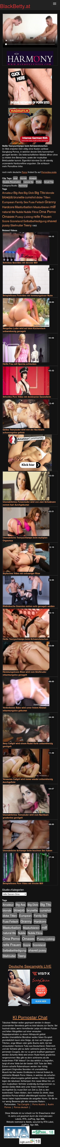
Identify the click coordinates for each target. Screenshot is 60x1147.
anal (15, 178)
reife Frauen (42, 216)
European (8, 202)
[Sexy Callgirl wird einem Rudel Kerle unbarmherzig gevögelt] (30, 727)
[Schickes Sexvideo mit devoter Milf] (30, 246)
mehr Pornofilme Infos (12, 166)
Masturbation (24, 207)
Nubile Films (31, 212)
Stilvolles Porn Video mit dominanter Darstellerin (27, 396)
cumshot (30, 197)
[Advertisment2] (30, 126)
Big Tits (40, 192)
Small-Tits (48, 181)
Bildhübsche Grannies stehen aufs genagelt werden (29, 606)
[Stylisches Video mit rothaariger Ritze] (30, 557)
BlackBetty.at (15, 5)
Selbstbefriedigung (35, 221)
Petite (38, 181)
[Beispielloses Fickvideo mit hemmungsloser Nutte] (30, 279)
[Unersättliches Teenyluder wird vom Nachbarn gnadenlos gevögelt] (30, 799)
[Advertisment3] (30, 452)
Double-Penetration (12, 181)
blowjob (32, 178)
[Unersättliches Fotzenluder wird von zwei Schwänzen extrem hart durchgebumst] (30, 486)
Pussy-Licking (24, 216)
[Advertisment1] (30, 86)
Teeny (28, 225)
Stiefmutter (16, 225)
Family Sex (21, 202)
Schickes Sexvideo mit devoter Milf (20, 262)
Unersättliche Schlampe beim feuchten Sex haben (27, 850)
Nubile (19, 212)
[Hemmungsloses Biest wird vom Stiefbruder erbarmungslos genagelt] (30, 656)
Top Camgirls (23, 1104)
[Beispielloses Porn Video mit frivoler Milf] (30, 867)
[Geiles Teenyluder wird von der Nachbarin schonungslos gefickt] (30, 413)
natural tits (28, 181)
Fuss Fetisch (36, 202)
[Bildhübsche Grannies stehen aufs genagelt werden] (30, 590)
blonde (23, 178)
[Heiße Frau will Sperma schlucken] (30, 348)
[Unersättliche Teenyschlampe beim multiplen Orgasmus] (30, 521)
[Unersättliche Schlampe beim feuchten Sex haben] (30, 834)
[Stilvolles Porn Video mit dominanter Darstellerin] (30, 380)
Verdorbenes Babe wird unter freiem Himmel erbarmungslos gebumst (24, 709)
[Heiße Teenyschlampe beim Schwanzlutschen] (30, 623)
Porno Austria (38, 1104)
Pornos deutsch (21, 1107)
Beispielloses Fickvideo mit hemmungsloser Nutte (28, 295)
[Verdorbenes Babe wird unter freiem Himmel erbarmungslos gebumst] (30, 691)
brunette (19, 197)
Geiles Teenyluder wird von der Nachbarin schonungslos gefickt (23, 431)
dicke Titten (43, 197)
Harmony (23, 185)
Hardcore (8, 207)
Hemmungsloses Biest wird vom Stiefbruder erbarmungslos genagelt (24, 673)
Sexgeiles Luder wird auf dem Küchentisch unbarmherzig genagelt (24, 330)
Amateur (7, 193)
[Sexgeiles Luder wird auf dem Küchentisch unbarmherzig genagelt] (30, 312)
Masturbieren (41, 207)
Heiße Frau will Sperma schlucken (19, 363)
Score (5, 221)
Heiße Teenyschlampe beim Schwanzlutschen (25, 638)
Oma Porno (47, 211)
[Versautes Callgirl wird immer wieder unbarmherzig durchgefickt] (30, 763)
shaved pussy (37, 950)
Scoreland (16, 221)
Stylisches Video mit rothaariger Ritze (21, 573)
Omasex (8, 216)
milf (53, 206)
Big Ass (18, 192)
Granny (50, 201)
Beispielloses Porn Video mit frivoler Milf (23, 883)
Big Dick (29, 193)
